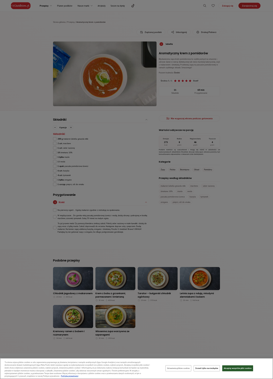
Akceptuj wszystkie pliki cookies (238, 368)
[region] (136, 368)
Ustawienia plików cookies (178, 368)
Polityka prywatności (69, 376)
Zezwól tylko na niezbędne (206, 368)
